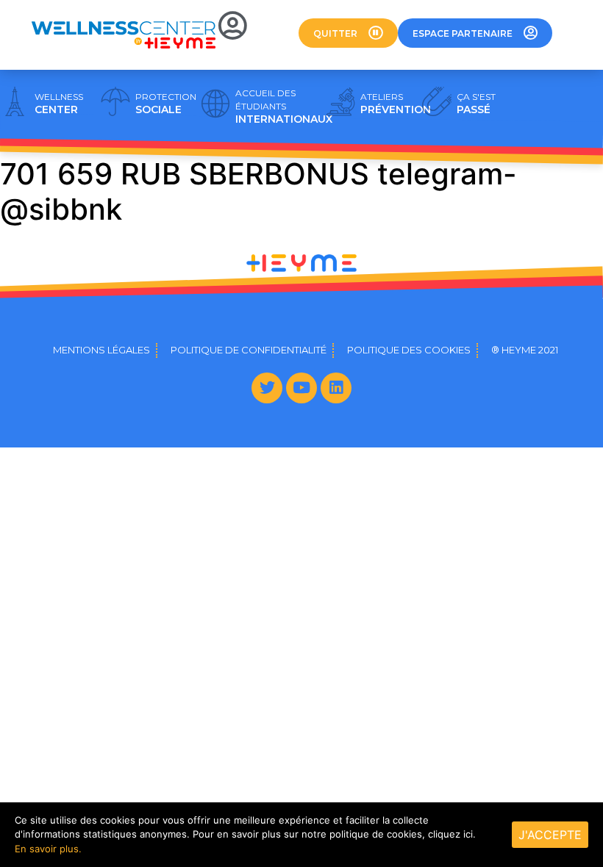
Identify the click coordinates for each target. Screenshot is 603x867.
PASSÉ (476, 103)
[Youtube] (301, 388)
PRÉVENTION (395, 103)
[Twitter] (266, 388)
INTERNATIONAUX (283, 106)
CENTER (59, 103)
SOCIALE (165, 103)
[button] (348, 33)
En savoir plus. (48, 849)
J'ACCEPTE (550, 834)
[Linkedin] (336, 388)
